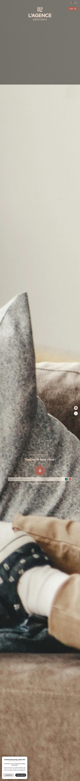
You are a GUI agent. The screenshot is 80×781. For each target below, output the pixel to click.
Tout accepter (21, 775)
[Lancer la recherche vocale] (40, 470)
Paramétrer (8, 775)
